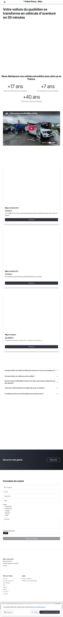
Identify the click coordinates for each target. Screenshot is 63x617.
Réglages (9, 612)
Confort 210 (8, 506)
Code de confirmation (9, 531)
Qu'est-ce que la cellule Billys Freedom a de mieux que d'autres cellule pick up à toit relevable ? (30, 382)
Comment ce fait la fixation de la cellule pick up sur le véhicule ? (25, 388)
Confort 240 (8, 508)
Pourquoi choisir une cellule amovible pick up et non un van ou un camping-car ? (30, 370)
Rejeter (36, 612)
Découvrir (31, 219)
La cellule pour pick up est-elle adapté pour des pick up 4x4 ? (24, 394)
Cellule (5, 504)
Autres (7, 515)
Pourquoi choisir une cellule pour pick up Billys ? (20, 376)
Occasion (7, 513)
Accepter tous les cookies (51, 612)
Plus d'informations (39, 607)
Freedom (7, 511)
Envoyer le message (31, 538)
